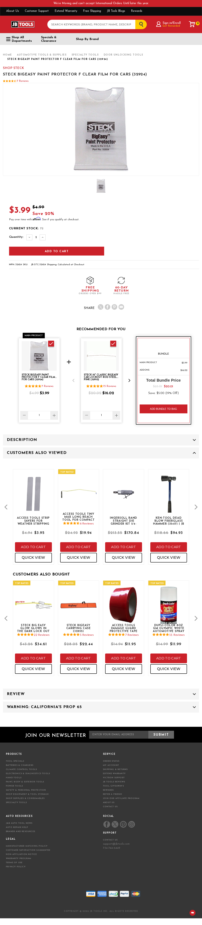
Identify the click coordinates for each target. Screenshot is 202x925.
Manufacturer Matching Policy (27, 846)
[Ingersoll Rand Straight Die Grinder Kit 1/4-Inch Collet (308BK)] (123, 497)
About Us (12, 11)
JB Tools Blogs (116, 11)
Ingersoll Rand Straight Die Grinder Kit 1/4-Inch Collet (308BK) (123, 521)
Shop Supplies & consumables (25, 798)
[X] (100, 307)
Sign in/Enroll (171, 23)
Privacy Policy (16, 867)
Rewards (136, 11)
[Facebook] (107, 307)
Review (16, 694)
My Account (111, 765)
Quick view (33, 557)
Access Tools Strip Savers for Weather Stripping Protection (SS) (33, 521)
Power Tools (14, 786)
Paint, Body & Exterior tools (25, 782)
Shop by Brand (87, 39)
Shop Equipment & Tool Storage (27, 794)
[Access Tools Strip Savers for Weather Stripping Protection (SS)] (33, 497)
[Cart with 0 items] (192, 24)
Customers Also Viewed (37, 453)
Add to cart (33, 547)
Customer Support (37, 11)
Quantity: (16, 237)
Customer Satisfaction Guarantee (28, 850)
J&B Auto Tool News (19, 823)
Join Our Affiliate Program (121, 798)
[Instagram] (131, 824)
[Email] (121, 307)
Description (22, 440)
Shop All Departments (22, 39)
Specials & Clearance (48, 39)
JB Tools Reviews (114, 782)
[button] (73, 380)
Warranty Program (18, 858)
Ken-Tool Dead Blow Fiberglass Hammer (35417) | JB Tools (168, 521)
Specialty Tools (16, 802)
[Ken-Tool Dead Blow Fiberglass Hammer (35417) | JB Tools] (168, 500)
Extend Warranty (66, 11)
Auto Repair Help (17, 827)
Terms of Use (14, 863)
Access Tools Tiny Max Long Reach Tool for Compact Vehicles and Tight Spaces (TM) (78, 517)
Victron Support (114, 778)
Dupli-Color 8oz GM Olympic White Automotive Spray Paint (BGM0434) (168, 628)
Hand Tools (14, 778)
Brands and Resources (20, 831)
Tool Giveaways (113, 786)
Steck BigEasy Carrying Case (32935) (78, 628)
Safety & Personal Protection (26, 790)
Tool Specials (15, 761)
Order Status (111, 761)
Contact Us (110, 807)
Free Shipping (92, 11)
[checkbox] (51, 344)
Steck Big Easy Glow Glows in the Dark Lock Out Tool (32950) (33, 628)
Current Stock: (26, 228)
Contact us (110, 840)
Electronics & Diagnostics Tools (28, 774)
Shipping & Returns (115, 769)
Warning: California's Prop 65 (44, 707)
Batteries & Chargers (19, 765)
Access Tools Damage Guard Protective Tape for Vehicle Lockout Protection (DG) (123, 628)
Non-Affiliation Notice (21, 854)
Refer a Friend (112, 794)
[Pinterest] (114, 307)
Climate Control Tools (21, 769)
